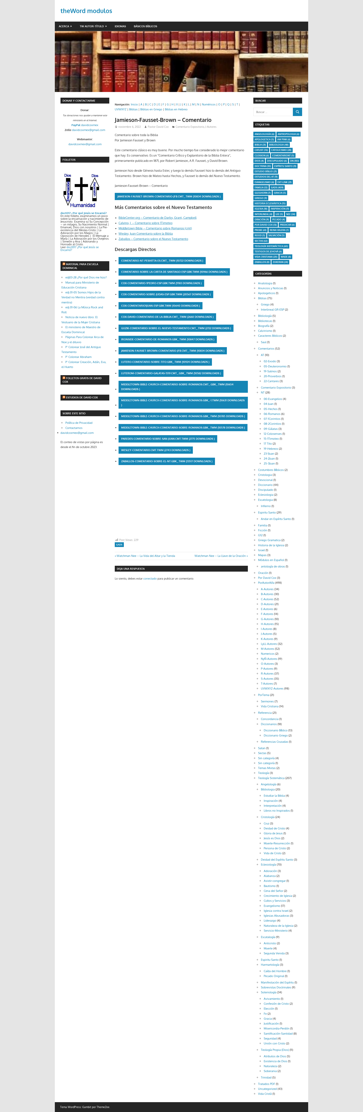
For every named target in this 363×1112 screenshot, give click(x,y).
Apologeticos (266, 293)
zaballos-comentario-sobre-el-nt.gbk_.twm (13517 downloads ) (166, 461)
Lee (279, 214)
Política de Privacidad (78, 423)
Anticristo (270, 943)
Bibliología (265, 316)
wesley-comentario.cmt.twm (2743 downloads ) (155, 450)
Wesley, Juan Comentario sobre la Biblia (146, 233)
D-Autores (267, 604)
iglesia (261, 208)
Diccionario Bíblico (276, 730)
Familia (262, 525)
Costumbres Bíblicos (271, 470)
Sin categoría (266, 758)
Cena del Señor (273, 891)
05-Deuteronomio (275, 366)
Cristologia (265, 475)
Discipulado (265, 490)
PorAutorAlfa (266, 582)
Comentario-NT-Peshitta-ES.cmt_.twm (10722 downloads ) (162, 260)
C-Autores (267, 599)
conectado (150, 578)
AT (262, 355)
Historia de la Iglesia (271, 545)
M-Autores (267, 649)
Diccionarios (269, 724)
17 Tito (268, 443)
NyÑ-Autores (269, 659)
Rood (260, 235)
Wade (286, 256)
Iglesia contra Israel (276, 911)
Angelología (264, 134)
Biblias (133, 109)
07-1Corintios (272, 419)
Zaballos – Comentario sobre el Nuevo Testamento (153, 239)
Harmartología (270, 964)
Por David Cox (266, 224)
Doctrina (263, 166)
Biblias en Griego (151, 109)
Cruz (266, 823)
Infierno (266, 506)
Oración (262, 219)
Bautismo (270, 886)
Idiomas (120, 26)
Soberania (270, 1071)
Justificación (271, 1023)
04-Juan (269, 404)
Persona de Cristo (275, 848)
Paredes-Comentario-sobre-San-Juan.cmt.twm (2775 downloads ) (168, 438)
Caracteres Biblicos (270, 335)
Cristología (268, 817)
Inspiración (280, 208)
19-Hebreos (271, 448)
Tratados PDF (266, 1084)
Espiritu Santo (267, 512)
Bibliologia (279, 144)
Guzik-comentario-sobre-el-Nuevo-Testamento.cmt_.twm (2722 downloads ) (176, 328)
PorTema (263, 695)
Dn (294, 160)
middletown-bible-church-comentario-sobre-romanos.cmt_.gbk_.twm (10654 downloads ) (177, 387)
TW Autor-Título (92, 26)
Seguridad (270, 1038)
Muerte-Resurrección (277, 843)
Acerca (64, 26)
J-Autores (210, 126)
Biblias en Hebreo (176, 109)
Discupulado (277, 160)
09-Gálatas (271, 429)
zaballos (262, 262)
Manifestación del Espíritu (277, 982)
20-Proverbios (273, 376)
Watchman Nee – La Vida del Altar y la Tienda (145, 556)
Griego (261, 198)
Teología (263, 773)
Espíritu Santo (285, 166)
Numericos (268, 653)
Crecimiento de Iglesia (278, 896)
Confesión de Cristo (276, 1003)
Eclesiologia (265, 494)
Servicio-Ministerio (276, 930)
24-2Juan (269, 458)
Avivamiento (272, 999)
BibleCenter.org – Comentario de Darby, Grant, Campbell (157, 218)
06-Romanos (272, 414)
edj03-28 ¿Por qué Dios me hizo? (86, 277)
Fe (265, 1013)
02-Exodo (270, 361)
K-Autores (267, 639)
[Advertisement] (181, 501)
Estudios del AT (266, 176)
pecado (278, 219)
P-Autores (267, 668)
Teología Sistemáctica (271, 246)
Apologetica (264, 139)
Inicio (134, 104)
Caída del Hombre (275, 971)
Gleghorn (263, 192)
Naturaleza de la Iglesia (278, 925)
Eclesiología (268, 864)
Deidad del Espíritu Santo (277, 859)
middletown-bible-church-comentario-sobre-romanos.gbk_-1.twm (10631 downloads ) (183, 403)
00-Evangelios (273, 399)
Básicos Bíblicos (145, 26)
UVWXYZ (120, 109)
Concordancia (269, 719)
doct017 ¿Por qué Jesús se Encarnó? (79, 248)
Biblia (260, 144)
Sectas (261, 240)
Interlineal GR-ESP (272, 309)
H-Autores (267, 624)
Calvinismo (265, 331)
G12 (260, 535)
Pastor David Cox (158, 126)
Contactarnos (73, 428)
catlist (261, 150)
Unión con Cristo (274, 1043)
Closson (262, 155)
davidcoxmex (84, 125)
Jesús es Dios (272, 838)
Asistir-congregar (275, 881)
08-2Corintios (272, 423)
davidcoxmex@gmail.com (88, 130)
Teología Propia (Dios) (275, 1050)
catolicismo (281, 150)
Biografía (263, 326)
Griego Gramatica (269, 540)
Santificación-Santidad (278, 1033)
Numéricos (209, 104)
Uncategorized (267, 1089)
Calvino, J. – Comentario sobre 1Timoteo (145, 223)
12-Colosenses (273, 434)
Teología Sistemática (271, 778)
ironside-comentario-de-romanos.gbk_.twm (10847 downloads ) (167, 339)
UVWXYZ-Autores (272, 688)
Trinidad (266, 1077)
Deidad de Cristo (274, 828)
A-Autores (267, 589)
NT (262, 392)
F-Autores (267, 614)
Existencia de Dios (275, 1061)
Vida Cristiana (266, 256)
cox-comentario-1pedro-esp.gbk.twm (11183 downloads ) (161, 283)
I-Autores (266, 629)
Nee (290, 214)
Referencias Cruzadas (274, 741)
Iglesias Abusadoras (276, 915)
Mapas (262, 555)
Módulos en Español (271, 560)
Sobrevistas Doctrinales (276, 987)
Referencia (265, 713)
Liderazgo (270, 920)
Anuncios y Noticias (270, 288)
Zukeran (280, 262)
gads (119, 544)
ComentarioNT (283, 155)
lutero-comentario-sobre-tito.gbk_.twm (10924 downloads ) (165, 361)
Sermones (267, 701)
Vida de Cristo (273, 853)
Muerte (268, 948)
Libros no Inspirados (277, 810)
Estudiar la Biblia (274, 795)
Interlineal (263, 214)
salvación (276, 235)
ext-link (285, 182)
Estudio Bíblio (266, 171)
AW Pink (283, 139)
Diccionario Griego (276, 735)
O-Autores (267, 663)
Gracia (268, 1018)
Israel (261, 550)
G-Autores (267, 619)
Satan (261, 748)
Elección (269, 1008)
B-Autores (267, 594)
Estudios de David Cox (82, 397)
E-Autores (267, 609)
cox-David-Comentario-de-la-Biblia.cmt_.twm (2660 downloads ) (167, 316)
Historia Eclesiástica (270, 203)
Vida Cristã (265, 1094)
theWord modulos (86, 11)
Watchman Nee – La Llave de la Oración (220, 556)
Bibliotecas (265, 321)
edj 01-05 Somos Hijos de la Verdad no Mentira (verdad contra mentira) (83, 297)
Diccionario (265, 485)
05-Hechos (271, 409)
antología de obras (273, 566)
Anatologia (265, 283)
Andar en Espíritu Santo (276, 519)
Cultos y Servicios (275, 900)
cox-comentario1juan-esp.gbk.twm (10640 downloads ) (160, 305)
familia (261, 187)
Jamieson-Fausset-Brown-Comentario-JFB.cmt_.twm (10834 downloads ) (168, 196)
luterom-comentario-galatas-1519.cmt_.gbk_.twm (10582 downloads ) (171, 373)
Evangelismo (264, 182)
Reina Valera (279, 230)
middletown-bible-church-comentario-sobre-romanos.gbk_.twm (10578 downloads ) (183, 427)
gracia (280, 192)
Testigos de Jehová (268, 251)
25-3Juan (269, 463)
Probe (260, 230)
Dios (259, 160)
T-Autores (267, 683)
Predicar (287, 224)
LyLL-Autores (269, 644)
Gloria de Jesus (273, 833)
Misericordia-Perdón (276, 1028)
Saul (263, 342)
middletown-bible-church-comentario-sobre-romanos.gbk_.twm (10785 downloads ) (183, 416)
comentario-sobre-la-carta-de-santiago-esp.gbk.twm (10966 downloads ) (174, 271)
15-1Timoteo (271, 438)
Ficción (262, 530)
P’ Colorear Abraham (78, 357)
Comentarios (266, 348)
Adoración (270, 871)
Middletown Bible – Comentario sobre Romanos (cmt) (155, 228)
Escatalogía (268, 937)
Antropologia (288, 134)
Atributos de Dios (275, 1056)
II (177, 104)
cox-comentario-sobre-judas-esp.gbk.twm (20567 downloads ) (166, 294)
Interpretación (273, 805)
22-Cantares (271, 381)
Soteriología (268, 992)
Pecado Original (274, 976)
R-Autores (267, 673)
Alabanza (270, 876)
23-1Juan (269, 453)
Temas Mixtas (267, 768)
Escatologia (265, 500)
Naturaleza (270, 1066)
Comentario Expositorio (190, 126)
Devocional (265, 480)
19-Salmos (270, 371)
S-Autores (267, 678)
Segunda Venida (274, 953)
